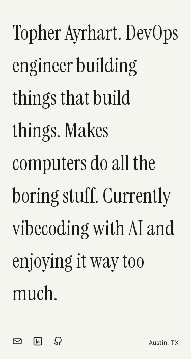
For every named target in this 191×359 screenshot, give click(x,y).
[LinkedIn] (38, 342)
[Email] (17, 342)
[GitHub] (58, 342)
